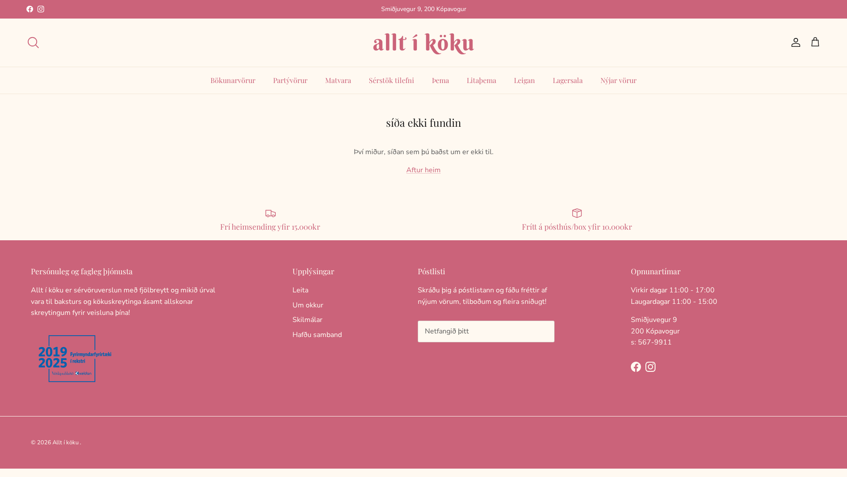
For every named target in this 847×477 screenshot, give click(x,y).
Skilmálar (307, 320)
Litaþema (481, 80)
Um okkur (307, 305)
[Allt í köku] (423, 42)
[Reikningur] (794, 42)
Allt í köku (65, 443)
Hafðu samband (317, 335)
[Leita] (33, 42)
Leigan (524, 80)
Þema (440, 80)
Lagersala (568, 80)
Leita (300, 290)
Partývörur (290, 80)
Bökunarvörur (232, 80)
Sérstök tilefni (391, 80)
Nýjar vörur (618, 80)
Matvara (338, 80)
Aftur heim (423, 170)
